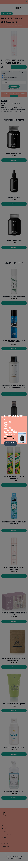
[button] (10, 443)
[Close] (2, 417)
